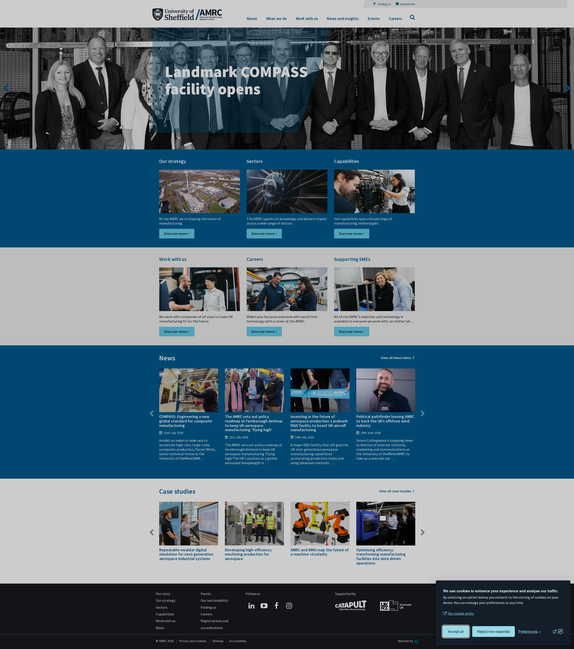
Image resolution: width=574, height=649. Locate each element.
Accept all (456, 631)
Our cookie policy (461, 613)
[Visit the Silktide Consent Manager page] (557, 631)
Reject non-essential (493, 631)
